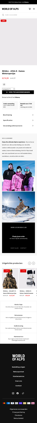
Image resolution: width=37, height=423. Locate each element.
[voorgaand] (2, 2)
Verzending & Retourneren (12, 126)
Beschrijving (7, 115)
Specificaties (7, 120)
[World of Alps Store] (10, 9)
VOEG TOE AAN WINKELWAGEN (19, 92)
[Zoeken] (3, 15)
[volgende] (34, 2)
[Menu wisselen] (34, 9)
